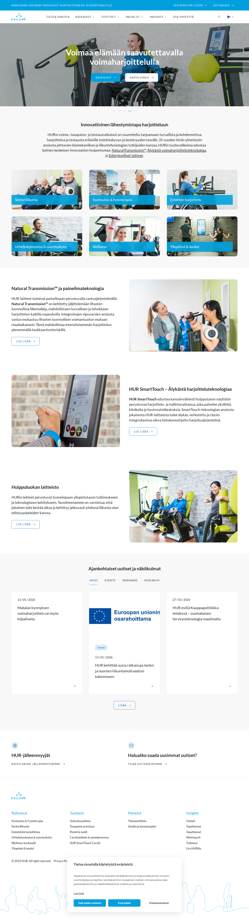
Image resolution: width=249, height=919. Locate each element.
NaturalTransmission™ (129, 150)
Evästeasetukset (159, 903)
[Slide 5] (135, 111)
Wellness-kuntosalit (24, 843)
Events (110, 580)
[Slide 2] (119, 111)
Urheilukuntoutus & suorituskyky (41, 247)
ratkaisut (103, 77)
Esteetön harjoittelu (185, 200)
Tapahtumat (193, 826)
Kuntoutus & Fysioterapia (27, 821)
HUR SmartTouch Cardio (85, 843)
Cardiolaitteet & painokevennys (89, 837)
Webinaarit (193, 837)
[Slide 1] (114, 111)
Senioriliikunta (26, 200)
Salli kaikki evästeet (89, 903)
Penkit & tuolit (78, 832)
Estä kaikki (124, 903)
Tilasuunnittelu (137, 821)
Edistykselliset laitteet (126, 155)
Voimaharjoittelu (80, 821)
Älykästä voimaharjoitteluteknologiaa (176, 150)
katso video (139, 77)
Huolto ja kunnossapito (142, 826)
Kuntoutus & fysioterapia (112, 200)
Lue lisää (79, 893)
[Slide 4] (130, 111)
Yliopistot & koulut (184, 247)
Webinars (130, 580)
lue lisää (141, 431)
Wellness (100, 247)
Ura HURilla (193, 848)
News (94, 580)
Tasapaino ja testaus (82, 826)
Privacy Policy (62, 861)
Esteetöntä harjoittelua (26, 832)
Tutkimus (192, 843)
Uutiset (190, 821)
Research (151, 580)
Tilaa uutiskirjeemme (145, 763)
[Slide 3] (124, 111)
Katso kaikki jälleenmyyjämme (36, 763)
